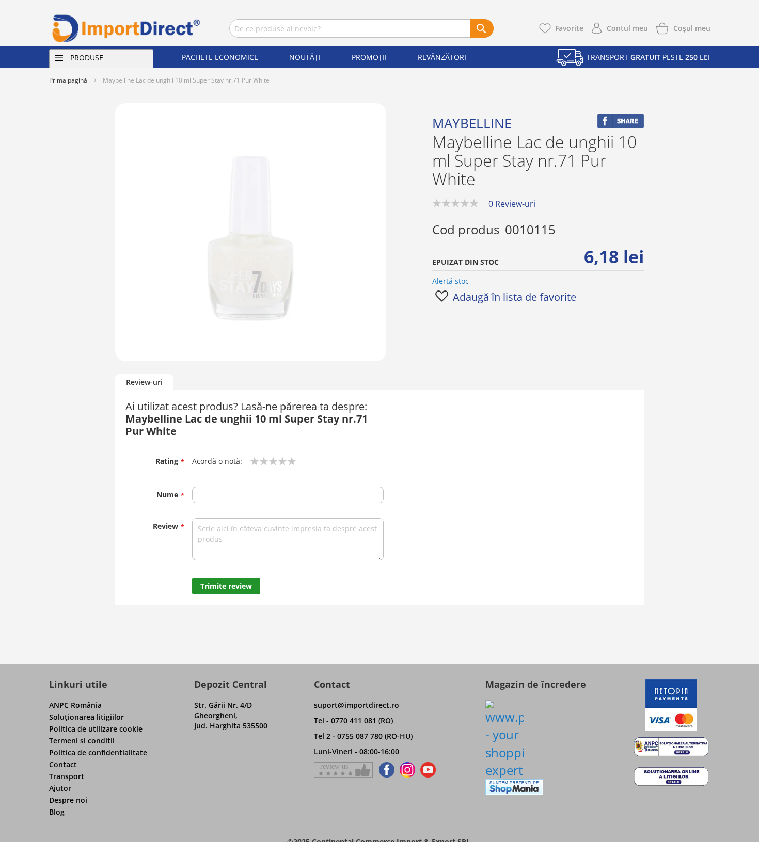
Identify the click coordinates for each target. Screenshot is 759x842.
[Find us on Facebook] (385, 770)
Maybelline (472, 123)
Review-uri (144, 382)
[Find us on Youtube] (428, 770)
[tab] (144, 382)
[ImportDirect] (126, 28)
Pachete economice (220, 57)
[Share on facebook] (620, 126)
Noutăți (305, 57)
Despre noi (68, 800)
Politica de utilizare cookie (96, 729)
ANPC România (75, 705)
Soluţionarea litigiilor (86, 717)
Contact (63, 764)
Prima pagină (68, 80)
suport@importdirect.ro (356, 705)
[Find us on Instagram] (407, 770)
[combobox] (361, 28)
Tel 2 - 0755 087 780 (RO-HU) (363, 736)
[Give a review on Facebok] (343, 770)
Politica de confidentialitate (98, 752)
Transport (66, 776)
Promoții (369, 57)
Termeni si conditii (82, 741)
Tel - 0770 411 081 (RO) (353, 720)
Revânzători (442, 57)
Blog (57, 812)
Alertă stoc (450, 281)
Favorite (569, 28)
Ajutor (60, 788)
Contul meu (627, 28)
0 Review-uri (511, 203)
